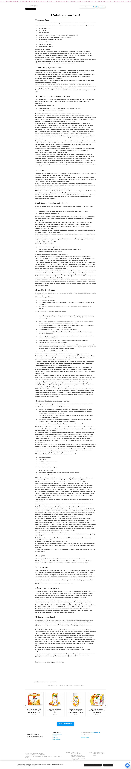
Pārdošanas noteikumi (57, 734)
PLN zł (58, 685)
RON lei (68, 685)
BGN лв (73, 685)
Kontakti (54, 735)
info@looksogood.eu (95, 732)
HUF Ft (63, 685)
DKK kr (82, 685)
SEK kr (77, 685)
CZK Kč (53, 685)
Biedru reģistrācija (56, 739)
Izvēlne (103, 6)
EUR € (48, 685)
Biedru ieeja (55, 737)
